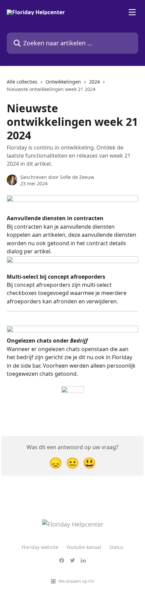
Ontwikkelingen (63, 81)
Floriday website (40, 547)
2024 (94, 81)
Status (116, 547)
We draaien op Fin (76, 581)
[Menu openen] (132, 12)
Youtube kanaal (83, 547)
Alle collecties (22, 81)
